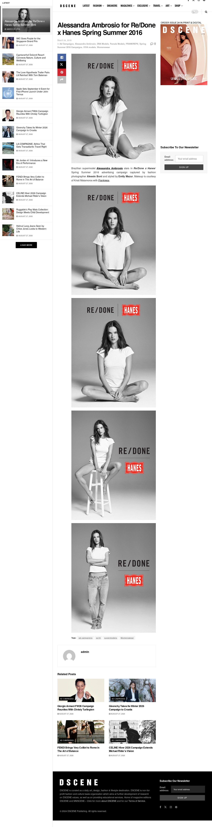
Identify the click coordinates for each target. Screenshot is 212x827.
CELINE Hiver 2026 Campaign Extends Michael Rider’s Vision (31, 194)
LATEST (86, 5)
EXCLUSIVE (142, 5)
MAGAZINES (126, 5)
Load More (26, 245)
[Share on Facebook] (61, 57)
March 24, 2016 (64, 40)
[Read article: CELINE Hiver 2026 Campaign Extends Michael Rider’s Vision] (132, 732)
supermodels (110, 637)
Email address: (169, 158)
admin (85, 652)
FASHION (97, 5)
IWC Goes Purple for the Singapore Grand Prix (28, 40)
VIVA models (89, 47)
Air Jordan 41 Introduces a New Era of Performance (31, 162)
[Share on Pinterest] (61, 72)
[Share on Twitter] (61, 65)
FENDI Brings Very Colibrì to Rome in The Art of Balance (30, 178)
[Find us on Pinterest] (176, 807)
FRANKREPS (132, 43)
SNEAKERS (112, 5)
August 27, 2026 (66, 713)
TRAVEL (156, 5)
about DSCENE (108, 800)
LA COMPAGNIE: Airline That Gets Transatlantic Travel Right (31, 145)
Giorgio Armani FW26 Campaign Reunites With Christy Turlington (32, 112)
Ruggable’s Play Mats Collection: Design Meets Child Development (32, 211)
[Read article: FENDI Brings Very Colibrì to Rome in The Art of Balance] (80, 732)
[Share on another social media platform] (61, 79)
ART (167, 5)
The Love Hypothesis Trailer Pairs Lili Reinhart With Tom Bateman (33, 74)
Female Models (117, 43)
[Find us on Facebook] (160, 807)
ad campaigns (85, 637)
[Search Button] (206, 11)
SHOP (177, 5)
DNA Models (103, 43)
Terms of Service (137, 800)
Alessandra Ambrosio (85, 43)
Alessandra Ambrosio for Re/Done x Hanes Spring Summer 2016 (25, 22)
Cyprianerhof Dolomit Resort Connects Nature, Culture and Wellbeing (31, 57)
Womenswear (103, 47)
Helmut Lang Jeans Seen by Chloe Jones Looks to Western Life (31, 228)
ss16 (98, 637)
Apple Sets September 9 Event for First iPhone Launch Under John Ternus (33, 91)
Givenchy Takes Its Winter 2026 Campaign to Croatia (31, 129)
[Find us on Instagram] (171, 807)
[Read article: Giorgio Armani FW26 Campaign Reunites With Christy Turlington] (80, 690)
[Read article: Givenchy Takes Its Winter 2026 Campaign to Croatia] (132, 690)
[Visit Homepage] (67, 6)
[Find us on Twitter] (165, 807)
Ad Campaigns (67, 43)
